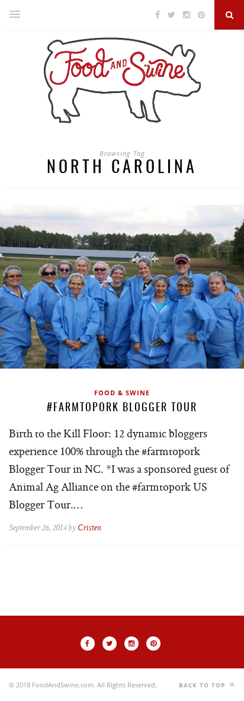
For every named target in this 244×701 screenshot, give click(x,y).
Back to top (203, 685)
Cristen (89, 528)
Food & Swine (122, 392)
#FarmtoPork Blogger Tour (122, 408)
